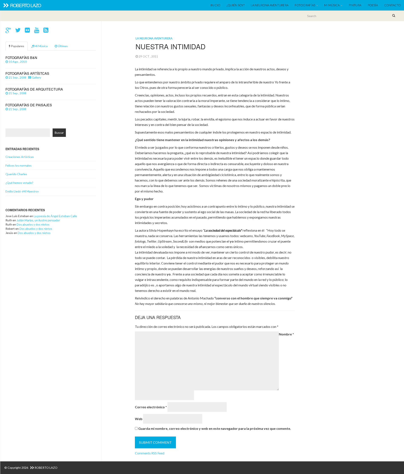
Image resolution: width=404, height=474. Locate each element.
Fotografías (305, 5)
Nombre (286, 334)
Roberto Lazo (25, 5)
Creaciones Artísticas (19, 157)
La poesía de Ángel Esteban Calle (55, 216)
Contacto (392, 5)
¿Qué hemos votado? (19, 182)
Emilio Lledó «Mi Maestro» (22, 191)
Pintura (355, 5)
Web (138, 419)
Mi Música (332, 5)
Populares (17, 46)
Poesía (373, 5)
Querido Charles (16, 174)
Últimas (62, 46)
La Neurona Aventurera (269, 5)
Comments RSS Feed (149, 453)
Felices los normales (18, 165)
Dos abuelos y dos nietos (33, 224)
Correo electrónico (151, 407)
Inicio (215, 5)
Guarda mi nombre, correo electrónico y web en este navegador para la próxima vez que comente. (214, 428)
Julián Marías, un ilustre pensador (38, 220)
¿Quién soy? (236, 5)
